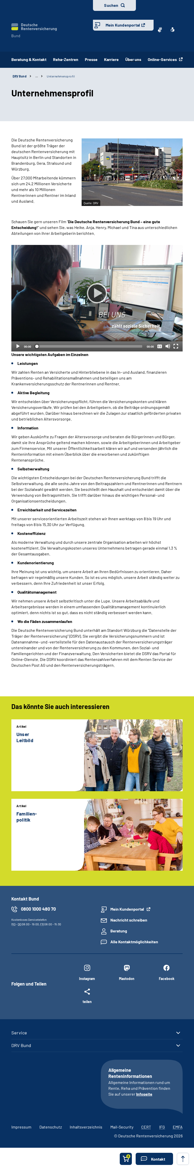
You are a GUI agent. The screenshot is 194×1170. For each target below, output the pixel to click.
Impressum (21, 1126)
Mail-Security (121, 1126)
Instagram (87, 978)
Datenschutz (50, 1126)
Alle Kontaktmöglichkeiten (134, 941)
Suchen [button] (111, 5)
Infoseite (144, 1094)
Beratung (118, 930)
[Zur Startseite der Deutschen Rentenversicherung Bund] (34, 30)
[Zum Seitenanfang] (183, 1159)
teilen (87, 1001)
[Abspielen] (97, 293)
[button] (154, 1159)
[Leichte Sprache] (172, 30)
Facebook (166, 978)
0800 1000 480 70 (38, 909)
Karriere (111, 59)
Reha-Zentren (65, 59)
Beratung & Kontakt (28, 59)
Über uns (133, 59)
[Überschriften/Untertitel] (159, 346)
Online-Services (163, 59)
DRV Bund (21, 1045)
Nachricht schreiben (128, 919)
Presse (91, 59)
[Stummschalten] (167, 346)
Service (19, 1032)
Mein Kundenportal (123, 25)
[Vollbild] (176, 346)
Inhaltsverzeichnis (86, 1126)
